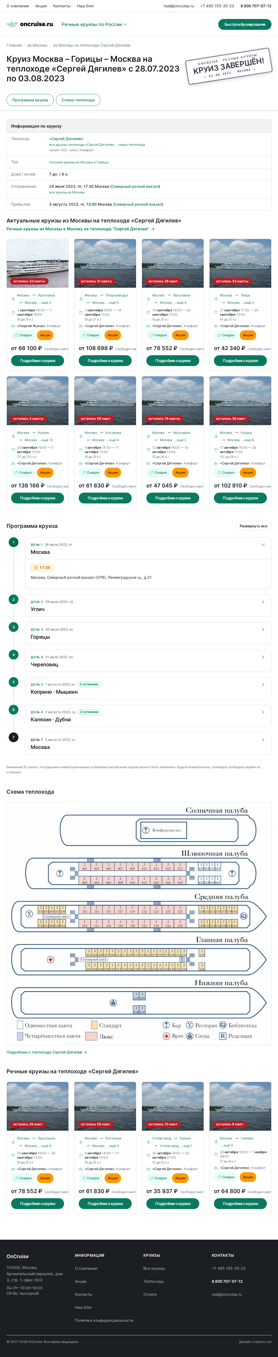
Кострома (113, 433)
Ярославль (46, 295)
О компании (18, 6)
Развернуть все (253, 526)
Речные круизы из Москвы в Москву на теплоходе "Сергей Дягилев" (78, 228)
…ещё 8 (248, 440)
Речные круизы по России (92, 24)
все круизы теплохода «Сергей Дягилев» (82, 145)
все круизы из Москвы (67, 192)
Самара (247, 1138)
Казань (43, 433)
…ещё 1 (186, 1146)
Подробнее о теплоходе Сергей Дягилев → (47, 1052)
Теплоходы (153, 1281)
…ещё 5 (113, 303)
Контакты (62, 6)
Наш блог (85, 6)
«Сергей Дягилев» (66, 138)
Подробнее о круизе (37, 360)
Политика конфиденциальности (104, 1320)
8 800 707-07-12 (256, 6)
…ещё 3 (45, 303)
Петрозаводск (117, 295)
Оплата (150, 1294)
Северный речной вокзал (135, 186)
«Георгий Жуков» (31, 326)
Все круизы (154, 1268)
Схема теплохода (78, 100)
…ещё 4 (180, 303)
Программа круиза (30, 100)
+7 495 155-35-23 (217, 6)
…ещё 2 (248, 303)
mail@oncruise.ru (179, 6)
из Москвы (37, 45)
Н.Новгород (161, 1138)
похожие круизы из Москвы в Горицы (79, 162)
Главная (14, 45)
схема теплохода (131, 145)
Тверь (245, 295)
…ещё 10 (46, 440)
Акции (41, 6)
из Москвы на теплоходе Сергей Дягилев (91, 45)
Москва (23, 295)
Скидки (25, 335)
